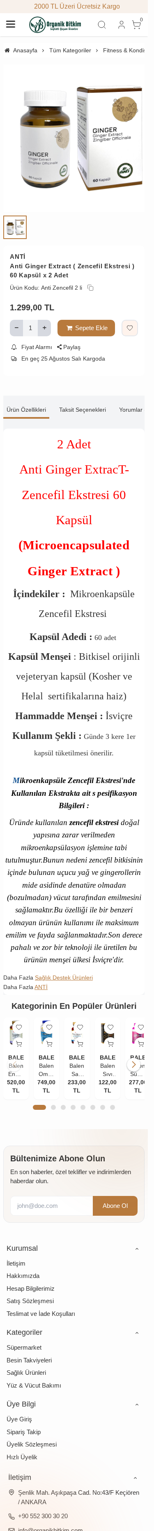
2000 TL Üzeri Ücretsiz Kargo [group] (74, 6)
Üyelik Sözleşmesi (32, 1436)
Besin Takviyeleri (29, 1352)
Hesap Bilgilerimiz (31, 1280)
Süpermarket (24, 1339)
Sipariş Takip (24, 1424)
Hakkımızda (23, 1268)
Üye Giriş (19, 1411)
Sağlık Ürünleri (26, 1365)
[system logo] (55, 24)
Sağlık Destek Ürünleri (64, 971)
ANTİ (17, 250)
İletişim (16, 1255)
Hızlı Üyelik (22, 1449)
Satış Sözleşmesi (30, 1293)
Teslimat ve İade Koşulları (41, 1305)
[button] (39, 1099)
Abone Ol (115, 1197)
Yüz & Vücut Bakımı (34, 1377)
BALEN (18, 1049)
